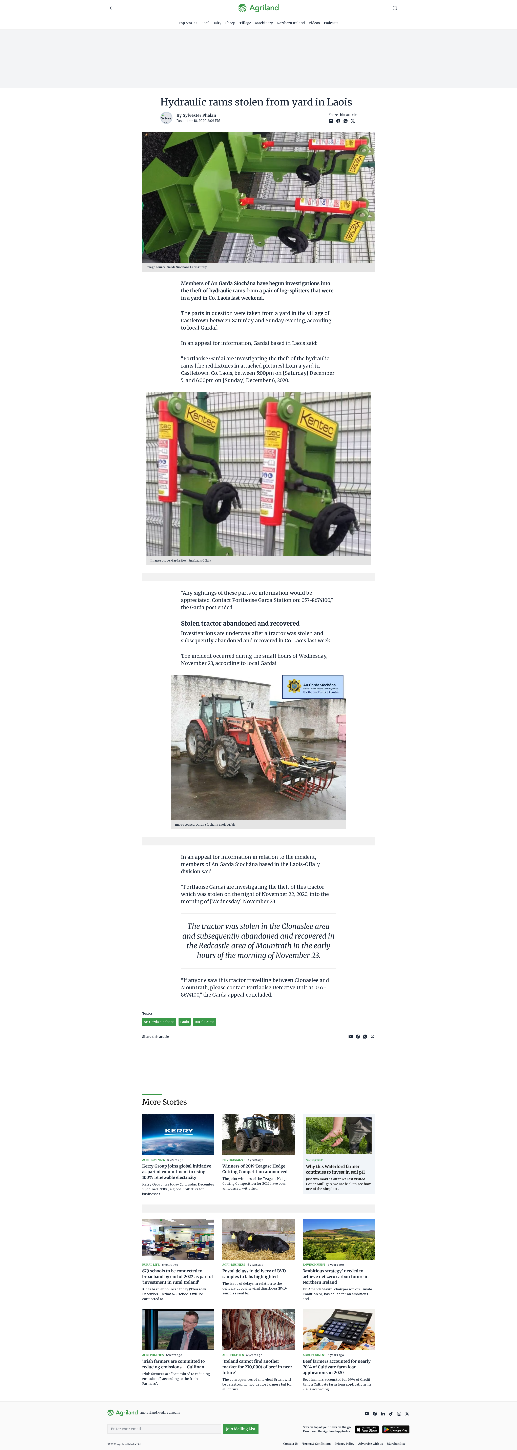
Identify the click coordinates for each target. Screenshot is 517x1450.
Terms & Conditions (316, 1444)
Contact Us (290, 1444)
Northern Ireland (291, 23)
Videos (314, 23)
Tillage (245, 23)
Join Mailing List (240, 1429)
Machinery (264, 23)
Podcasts (331, 23)
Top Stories (188, 23)
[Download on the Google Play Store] (396, 1429)
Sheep (230, 23)
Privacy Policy (344, 1444)
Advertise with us (370, 1444)
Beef (204, 23)
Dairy (216, 23)
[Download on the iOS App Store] (367, 1429)
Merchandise (396, 1444)
